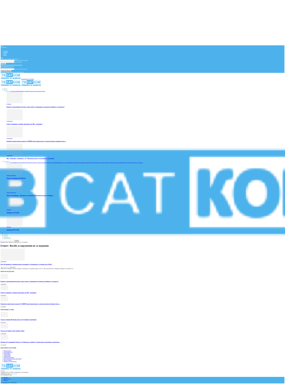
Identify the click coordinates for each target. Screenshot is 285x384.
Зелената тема (52, 162)
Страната (42, 91)
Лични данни (7, 378)
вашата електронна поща (20, 69)
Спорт (132, 162)
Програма (6, 236)
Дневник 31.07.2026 (13, 212)
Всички (8, 91)
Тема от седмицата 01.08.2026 (16, 178)
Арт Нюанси (27, 162)
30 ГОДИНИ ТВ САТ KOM (17, 162)
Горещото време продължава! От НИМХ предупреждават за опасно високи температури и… (36, 141)
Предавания (7, 161)
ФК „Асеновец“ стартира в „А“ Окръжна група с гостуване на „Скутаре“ (30, 158)
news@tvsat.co (13, 373)
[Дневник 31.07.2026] (15, 208)
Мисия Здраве (72, 162)
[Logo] (11, 86)
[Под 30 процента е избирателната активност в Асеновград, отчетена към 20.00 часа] (13, 260)
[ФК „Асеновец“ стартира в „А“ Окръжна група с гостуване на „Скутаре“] (15, 154)
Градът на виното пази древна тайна (12, 331)
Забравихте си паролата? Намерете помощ (11, 65)
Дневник (43, 162)
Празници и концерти (101, 162)
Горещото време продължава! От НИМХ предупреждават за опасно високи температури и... (30, 304)
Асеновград (13, 91)
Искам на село (63, 162)
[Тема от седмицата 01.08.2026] (15, 174)
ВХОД (5, 55)
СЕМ (5, 53)
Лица (68, 162)
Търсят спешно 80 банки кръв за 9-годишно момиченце (18, 319)
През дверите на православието (115, 162)
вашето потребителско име (21, 60)
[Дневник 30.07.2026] (15, 225)
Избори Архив (24, 91)
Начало (5, 88)
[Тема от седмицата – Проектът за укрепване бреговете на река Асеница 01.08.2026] (15, 191)
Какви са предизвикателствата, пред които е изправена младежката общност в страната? (35, 107)
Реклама (6, 52)
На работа (78, 162)
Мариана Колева (5, 267)
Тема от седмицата (138, 162)
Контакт (6, 51)
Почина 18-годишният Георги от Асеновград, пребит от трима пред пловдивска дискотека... (30, 342)
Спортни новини (36, 91)
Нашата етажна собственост (88, 162)
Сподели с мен (126, 162)
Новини (6, 90)
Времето (6, 234)
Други (47, 162)
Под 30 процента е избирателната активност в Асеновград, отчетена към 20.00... (26, 264)
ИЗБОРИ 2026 (7, 232)
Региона (30, 91)
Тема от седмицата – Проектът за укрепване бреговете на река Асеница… (30, 195)
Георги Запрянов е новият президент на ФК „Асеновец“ (25, 124)
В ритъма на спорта (36, 162)
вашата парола (18, 62)
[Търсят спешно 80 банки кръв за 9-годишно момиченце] (4, 316)
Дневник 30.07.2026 (13, 230)
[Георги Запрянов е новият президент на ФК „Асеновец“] (15, 119)
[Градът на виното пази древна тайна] (4, 328)
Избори (18, 91)
